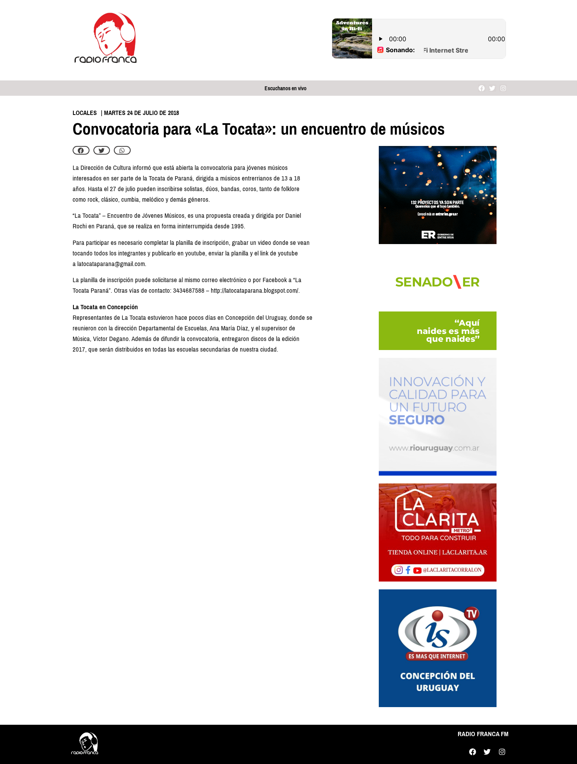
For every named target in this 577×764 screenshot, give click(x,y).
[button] (81, 150)
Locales (85, 113)
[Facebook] (482, 88)
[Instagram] (503, 88)
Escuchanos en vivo (286, 88)
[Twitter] (492, 88)
